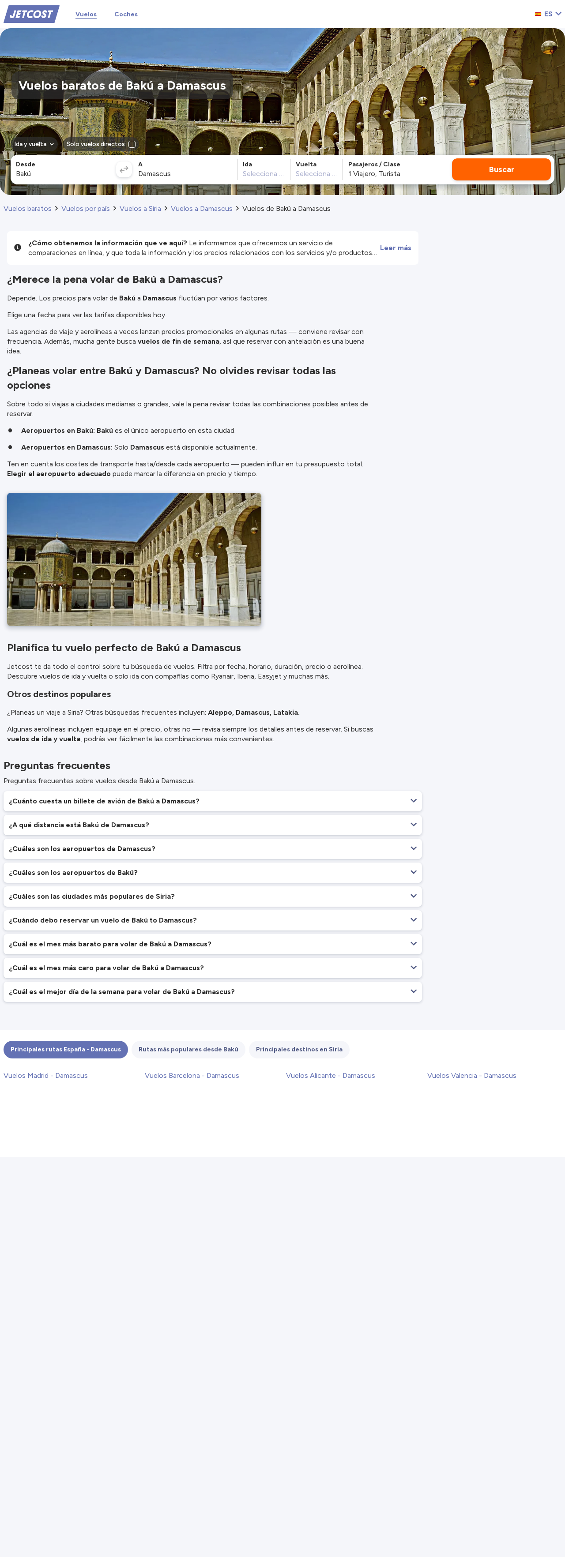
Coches (126, 14)
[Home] (32, 13)
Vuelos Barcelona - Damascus (192, 1075)
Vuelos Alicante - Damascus (330, 1075)
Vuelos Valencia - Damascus (471, 1075)
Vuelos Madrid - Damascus (46, 1075)
